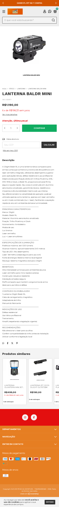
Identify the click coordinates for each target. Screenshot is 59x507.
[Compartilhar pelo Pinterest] (17, 343)
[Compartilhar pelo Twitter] (12, 343)
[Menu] (4, 11)
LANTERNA (21, 89)
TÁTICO (11, 89)
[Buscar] (53, 20)
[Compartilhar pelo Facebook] (7, 343)
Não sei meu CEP (10, 150)
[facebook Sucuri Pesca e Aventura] (34, 417)
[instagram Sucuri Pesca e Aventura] (25, 417)
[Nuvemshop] (29, 494)
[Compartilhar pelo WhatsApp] (3, 343)
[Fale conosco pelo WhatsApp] (49, 11)
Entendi (50, 502)
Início (4, 89)
